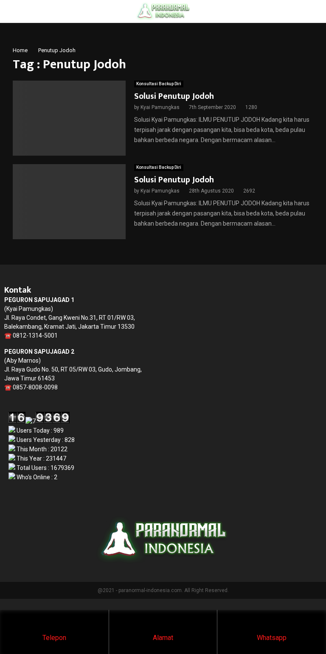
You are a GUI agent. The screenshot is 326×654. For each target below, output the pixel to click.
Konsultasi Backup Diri (158, 83)
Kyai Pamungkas (160, 107)
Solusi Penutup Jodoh (174, 96)
